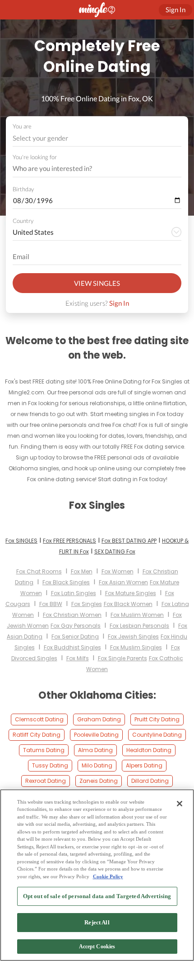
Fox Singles (86, 604)
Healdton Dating (148, 750)
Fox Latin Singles (73, 593)
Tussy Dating (50, 765)
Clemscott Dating (39, 719)
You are (22, 126)
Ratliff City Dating (36, 735)
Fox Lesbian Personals (139, 626)
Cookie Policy (108, 876)
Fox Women (118, 571)
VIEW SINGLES (97, 283)
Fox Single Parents (122, 658)
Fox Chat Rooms (39, 571)
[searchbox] (91, 168)
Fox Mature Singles (130, 593)
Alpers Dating (144, 765)
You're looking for (35, 157)
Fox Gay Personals (76, 626)
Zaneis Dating (98, 781)
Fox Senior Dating (75, 636)
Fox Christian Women (72, 615)
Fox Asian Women (123, 582)
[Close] (179, 804)
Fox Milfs (77, 658)
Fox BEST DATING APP (129, 540)
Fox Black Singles (66, 582)
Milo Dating (97, 765)
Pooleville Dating (96, 735)
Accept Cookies (97, 946)
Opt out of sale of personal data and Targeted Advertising (97, 896)
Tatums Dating (44, 750)
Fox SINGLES (21, 540)
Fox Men (81, 571)
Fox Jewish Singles (133, 636)
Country (23, 220)
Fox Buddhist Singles (72, 647)
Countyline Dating (157, 735)
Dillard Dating (150, 781)
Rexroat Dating (45, 781)
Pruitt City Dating (157, 719)
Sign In (119, 303)
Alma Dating (95, 750)
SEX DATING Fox (114, 551)
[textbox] (96, 138)
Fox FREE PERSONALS (69, 540)
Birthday (23, 189)
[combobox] (97, 138)
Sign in (175, 9)
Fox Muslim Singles (136, 647)
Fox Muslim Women (137, 615)
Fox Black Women (128, 604)
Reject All (96, 922)
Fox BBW (50, 604)
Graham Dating (99, 719)
